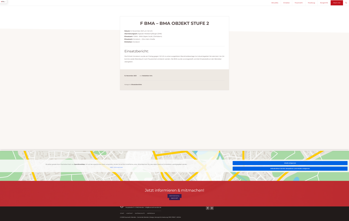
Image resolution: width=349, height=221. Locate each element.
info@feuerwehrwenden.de (153, 207)
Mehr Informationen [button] (116, 167)
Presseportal (174, 196)
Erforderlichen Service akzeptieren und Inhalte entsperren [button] (290, 168)
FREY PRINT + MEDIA (175, 217)
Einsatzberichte (136, 84)
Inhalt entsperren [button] (290, 163)
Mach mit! (174, 198)
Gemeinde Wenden (143, 217)
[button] (346, 2)
